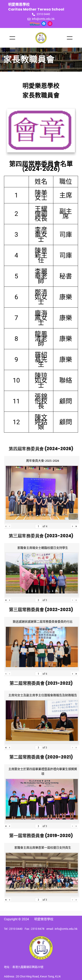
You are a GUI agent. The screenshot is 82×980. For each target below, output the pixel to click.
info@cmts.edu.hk (43, 18)
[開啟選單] (12, 38)
